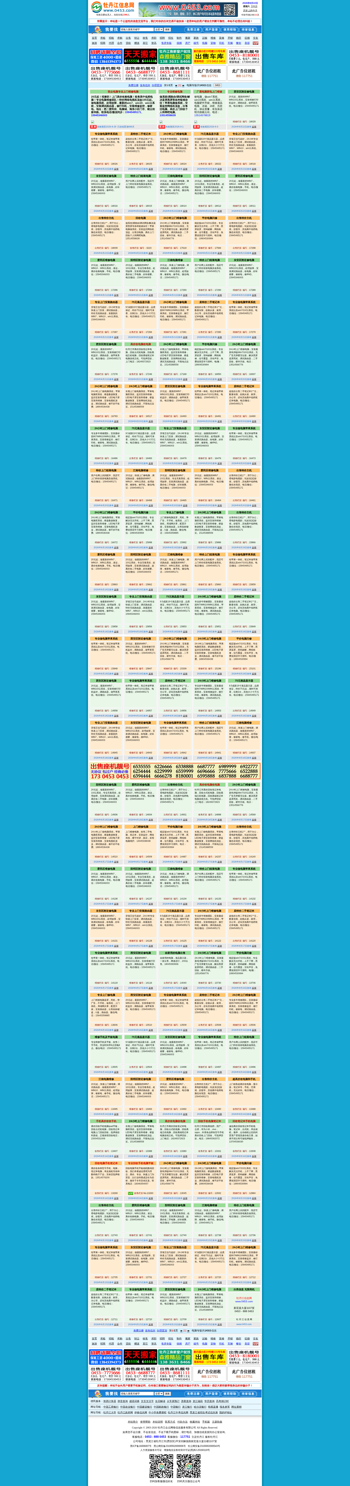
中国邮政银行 (161, 1406)
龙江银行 (187, 1406)
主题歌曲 (217, 1421)
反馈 (254, 126)
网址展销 (236, 1406)
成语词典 (134, 1401)
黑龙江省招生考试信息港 (204, 1412)
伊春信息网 (140, 1412)
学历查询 (209, 1401)
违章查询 (186, 1401)
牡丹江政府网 (125, 1412)
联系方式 (170, 1421)
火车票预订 (173, 1401)
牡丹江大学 (109, 1412)
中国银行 (175, 1406)
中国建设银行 (144, 1406)
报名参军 (225, 1406)
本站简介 (133, 1421)
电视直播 (213, 1406)
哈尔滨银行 (200, 1406)
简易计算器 (109, 1401)
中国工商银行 (111, 1406)
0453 (217, 85)
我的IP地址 (225, 1412)
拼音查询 (123, 1401)
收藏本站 (195, 1421)
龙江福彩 (198, 1401)
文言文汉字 (147, 1401)
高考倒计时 (222, 1401)
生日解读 (160, 1401)
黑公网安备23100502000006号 (170, 1446)
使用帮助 (145, 1421)
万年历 (254, 6)
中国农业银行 (127, 1406)
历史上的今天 (250, 10)
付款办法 (182, 1421)
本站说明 (158, 1421)
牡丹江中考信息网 (178, 1412)
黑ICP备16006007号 (140, 1446)
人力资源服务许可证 (151, 1450)
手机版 (206, 1421)
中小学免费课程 (157, 1412)
